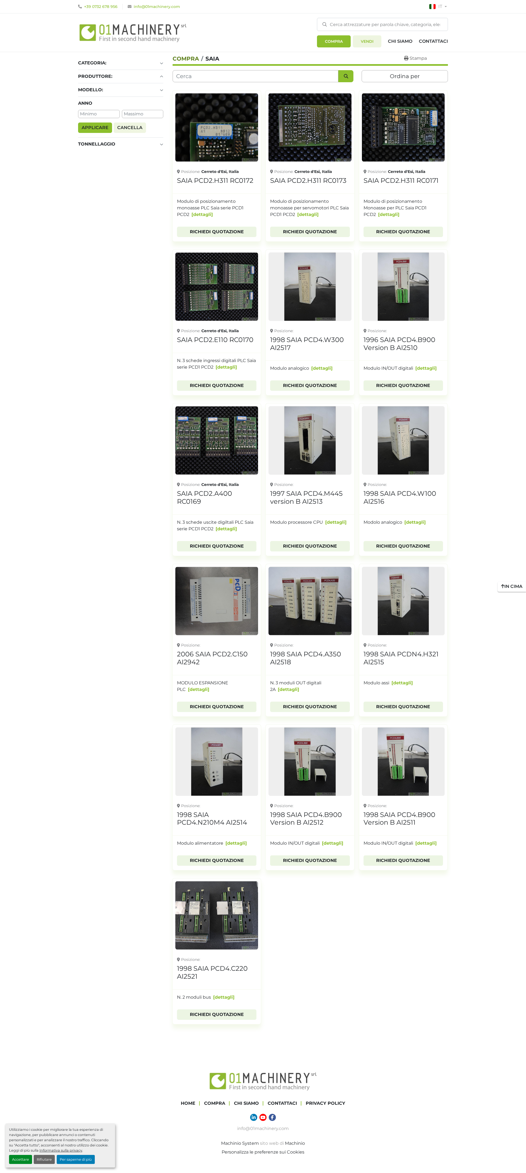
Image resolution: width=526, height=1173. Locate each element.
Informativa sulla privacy (60, 1150)
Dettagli (202, 214)
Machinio (295, 1143)
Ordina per (405, 76)
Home (188, 1103)
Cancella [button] (129, 127)
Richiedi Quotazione (217, 231)
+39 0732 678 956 (101, 6)
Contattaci (433, 41)
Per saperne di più (76, 1159)
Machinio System (240, 1143)
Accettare (20, 1159)
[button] (334, 41)
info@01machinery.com (157, 6)
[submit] (324, 24)
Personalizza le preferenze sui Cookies (263, 1152)
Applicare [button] (95, 127)
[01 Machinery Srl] (263, 1080)
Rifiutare (44, 1159)
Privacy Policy (325, 1103)
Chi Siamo (400, 41)
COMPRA (334, 41)
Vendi (367, 41)
